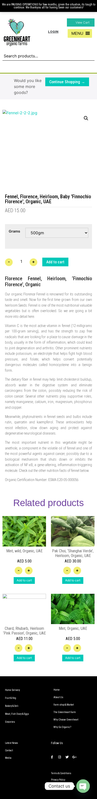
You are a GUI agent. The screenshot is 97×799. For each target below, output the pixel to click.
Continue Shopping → (67, 82)
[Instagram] (59, 757)
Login (53, 32)
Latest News (11, 743)
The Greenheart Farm (64, 712)
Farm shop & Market (63, 704)
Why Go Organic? (62, 727)
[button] (81, 22)
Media (8, 758)
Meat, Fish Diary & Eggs (17, 714)
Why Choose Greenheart (65, 719)
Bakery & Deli (11, 706)
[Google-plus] (74, 757)
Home (56, 689)
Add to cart (55, 262)
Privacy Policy (58, 779)
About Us (58, 697)
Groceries (10, 721)
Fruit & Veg (10, 698)
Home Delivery (12, 690)
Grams (14, 231)
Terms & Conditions (61, 773)
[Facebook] (52, 757)
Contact (9, 750)
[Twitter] (67, 757)
